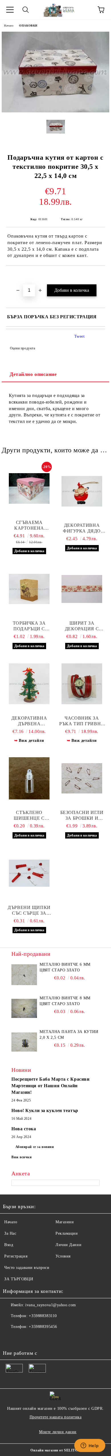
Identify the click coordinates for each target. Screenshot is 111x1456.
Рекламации (67, 1233)
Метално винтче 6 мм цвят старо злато (65, 967)
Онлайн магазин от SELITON (55, 1450)
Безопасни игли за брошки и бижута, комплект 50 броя (82, 815)
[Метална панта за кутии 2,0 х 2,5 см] (24, 1042)
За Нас (10, 1233)
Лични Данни (68, 1245)
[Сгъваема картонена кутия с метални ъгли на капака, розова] (29, 488)
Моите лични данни (58, 1432)
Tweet (79, 336)
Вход (8, 1245)
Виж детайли (31, 740)
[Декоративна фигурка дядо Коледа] (81, 491)
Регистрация (15, 1256)
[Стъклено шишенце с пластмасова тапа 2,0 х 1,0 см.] (29, 778)
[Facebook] (10, 1338)
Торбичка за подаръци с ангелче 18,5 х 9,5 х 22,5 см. (29, 626)
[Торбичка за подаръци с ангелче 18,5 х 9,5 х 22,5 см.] (29, 589)
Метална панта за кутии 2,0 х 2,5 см (69, 1035)
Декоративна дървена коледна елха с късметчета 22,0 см (29, 721)
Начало (8, 25)
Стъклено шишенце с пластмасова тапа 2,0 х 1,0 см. (29, 815)
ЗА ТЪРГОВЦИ (18, 1279)
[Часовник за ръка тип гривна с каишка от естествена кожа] (81, 684)
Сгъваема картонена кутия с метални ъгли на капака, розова (29, 525)
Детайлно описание (33, 374)
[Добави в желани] (101, 275)
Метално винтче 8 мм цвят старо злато (65, 1001)
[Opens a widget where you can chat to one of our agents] (89, 1446)
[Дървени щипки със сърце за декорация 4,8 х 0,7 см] (29, 873)
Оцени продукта (22, 348)
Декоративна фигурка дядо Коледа (82, 528)
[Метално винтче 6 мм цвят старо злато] (24, 974)
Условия (63, 1256)
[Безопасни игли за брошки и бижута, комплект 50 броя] (81, 778)
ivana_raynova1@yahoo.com (50, 1305)
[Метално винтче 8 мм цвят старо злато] (24, 1008)
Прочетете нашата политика (56, 1417)
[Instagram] (35, 1338)
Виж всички (21, 1157)
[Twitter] (22, 1338)
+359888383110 (43, 1316)
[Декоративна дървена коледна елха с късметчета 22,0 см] (29, 684)
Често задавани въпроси (26, 1267)
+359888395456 (43, 1327)
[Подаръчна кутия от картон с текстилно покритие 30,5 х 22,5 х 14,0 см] (55, 111)
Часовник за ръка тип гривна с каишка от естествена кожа (81, 721)
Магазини (65, 1222)
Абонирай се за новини (34, 1147)
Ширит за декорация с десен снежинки (82, 626)
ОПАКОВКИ (28, 25)
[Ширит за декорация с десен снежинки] (81, 589)
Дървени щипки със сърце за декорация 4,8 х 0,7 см (29, 910)
